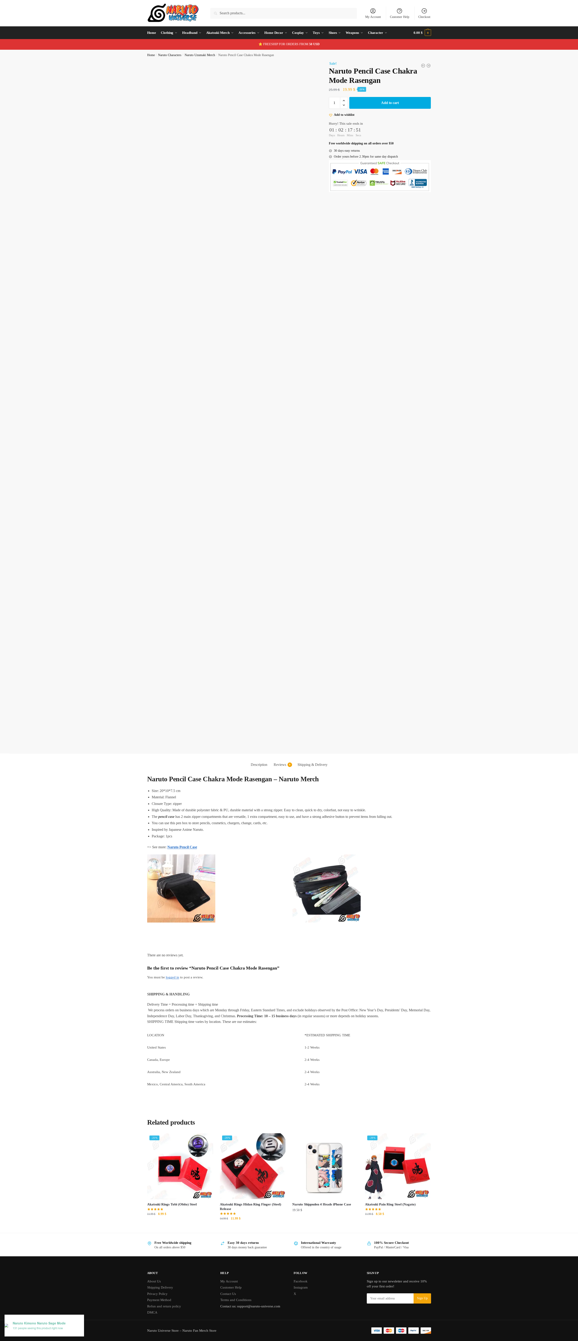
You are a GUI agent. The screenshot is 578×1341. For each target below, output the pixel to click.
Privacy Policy (157, 1294)
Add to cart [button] (180, 1227)
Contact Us (228, 1294)
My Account (373, 17)
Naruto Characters (169, 55)
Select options (325, 1227)
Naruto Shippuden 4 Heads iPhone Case (321, 1204)
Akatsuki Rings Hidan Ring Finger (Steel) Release (250, 1206)
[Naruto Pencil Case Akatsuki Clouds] (428, 65)
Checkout (424, 17)
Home (151, 55)
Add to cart (390, 103)
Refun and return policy (164, 1306)
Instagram (301, 1287)
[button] (344, 100)
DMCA (152, 1312)
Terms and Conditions (235, 1300)
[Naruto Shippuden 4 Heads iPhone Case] (325, 1166)
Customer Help (399, 17)
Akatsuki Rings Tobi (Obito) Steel (172, 1204)
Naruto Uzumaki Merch (200, 55)
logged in (172, 977)
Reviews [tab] (280, 765)
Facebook (301, 1281)
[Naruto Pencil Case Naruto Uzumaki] (423, 65)
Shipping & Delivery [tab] (312, 765)
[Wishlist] (206, 1140)
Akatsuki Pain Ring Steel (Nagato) (390, 1204)
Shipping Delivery (160, 1287)
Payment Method (159, 1300)
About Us (154, 1281)
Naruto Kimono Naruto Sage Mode (39, 1323)
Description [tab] (259, 765)
